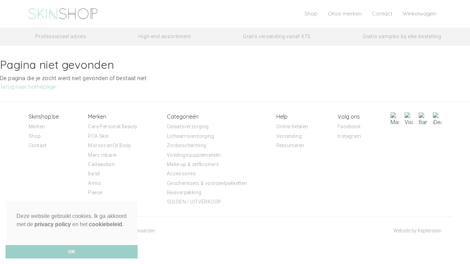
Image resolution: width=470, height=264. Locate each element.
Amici (94, 183)
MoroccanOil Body (109, 145)
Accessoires (181, 173)
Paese (95, 192)
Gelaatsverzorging (188, 126)
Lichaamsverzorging (190, 136)
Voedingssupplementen (194, 155)
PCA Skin (98, 136)
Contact (382, 13)
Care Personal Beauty (112, 126)
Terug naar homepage (28, 87)
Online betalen (292, 126)
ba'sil (94, 173)
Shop (311, 13)
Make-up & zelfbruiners (193, 164)
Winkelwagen (419, 13)
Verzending (289, 136)
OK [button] (71, 251)
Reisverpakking (184, 192)
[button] (18, 233)
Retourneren (290, 145)
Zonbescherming (186, 145)
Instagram (349, 136)
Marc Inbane (102, 155)
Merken (37, 126)
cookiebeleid (105, 224)
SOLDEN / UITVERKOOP (194, 202)
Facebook (349, 126)
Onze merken (345, 13)
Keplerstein (429, 230)
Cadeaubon (101, 164)
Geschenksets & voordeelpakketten (207, 183)
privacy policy (52, 224)
